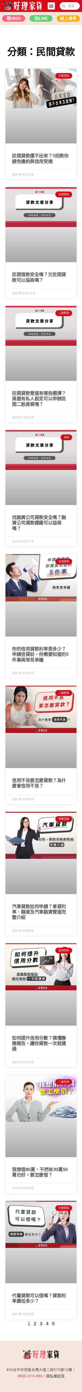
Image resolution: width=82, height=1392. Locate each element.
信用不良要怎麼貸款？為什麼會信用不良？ (39, 783)
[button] (51, 6)
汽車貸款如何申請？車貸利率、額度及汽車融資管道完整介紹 (39, 912)
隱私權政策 (55, 1376)
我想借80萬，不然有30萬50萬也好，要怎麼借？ (40, 1172)
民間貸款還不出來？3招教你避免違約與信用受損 (40, 158)
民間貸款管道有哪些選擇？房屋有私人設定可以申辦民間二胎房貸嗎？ (39, 399)
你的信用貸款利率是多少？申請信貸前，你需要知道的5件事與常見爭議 (40, 654)
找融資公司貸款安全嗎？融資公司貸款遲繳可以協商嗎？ (39, 523)
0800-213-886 (29, 1376)
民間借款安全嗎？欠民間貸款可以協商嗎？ (39, 277)
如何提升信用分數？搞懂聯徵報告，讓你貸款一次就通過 (39, 1043)
